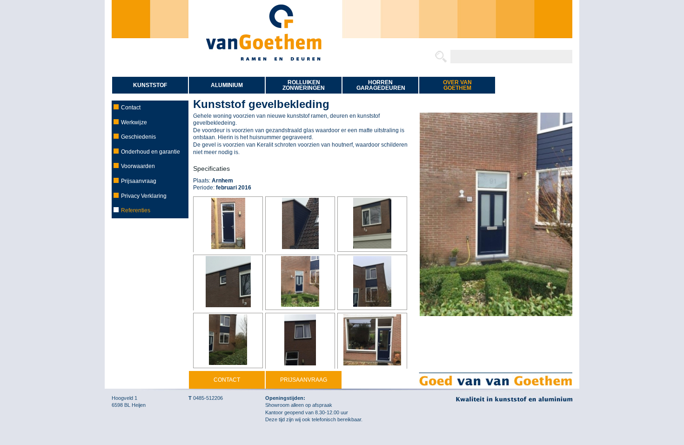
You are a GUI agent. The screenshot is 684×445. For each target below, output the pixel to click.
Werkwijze (134, 122)
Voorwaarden (138, 166)
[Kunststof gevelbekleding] (228, 224)
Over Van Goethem (457, 85)
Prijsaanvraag (138, 181)
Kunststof (150, 85)
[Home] (265, 70)
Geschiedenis (138, 137)
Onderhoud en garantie (150, 151)
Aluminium (227, 85)
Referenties (135, 210)
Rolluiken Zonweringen (303, 85)
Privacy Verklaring (144, 196)
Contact (131, 107)
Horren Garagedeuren (380, 85)
